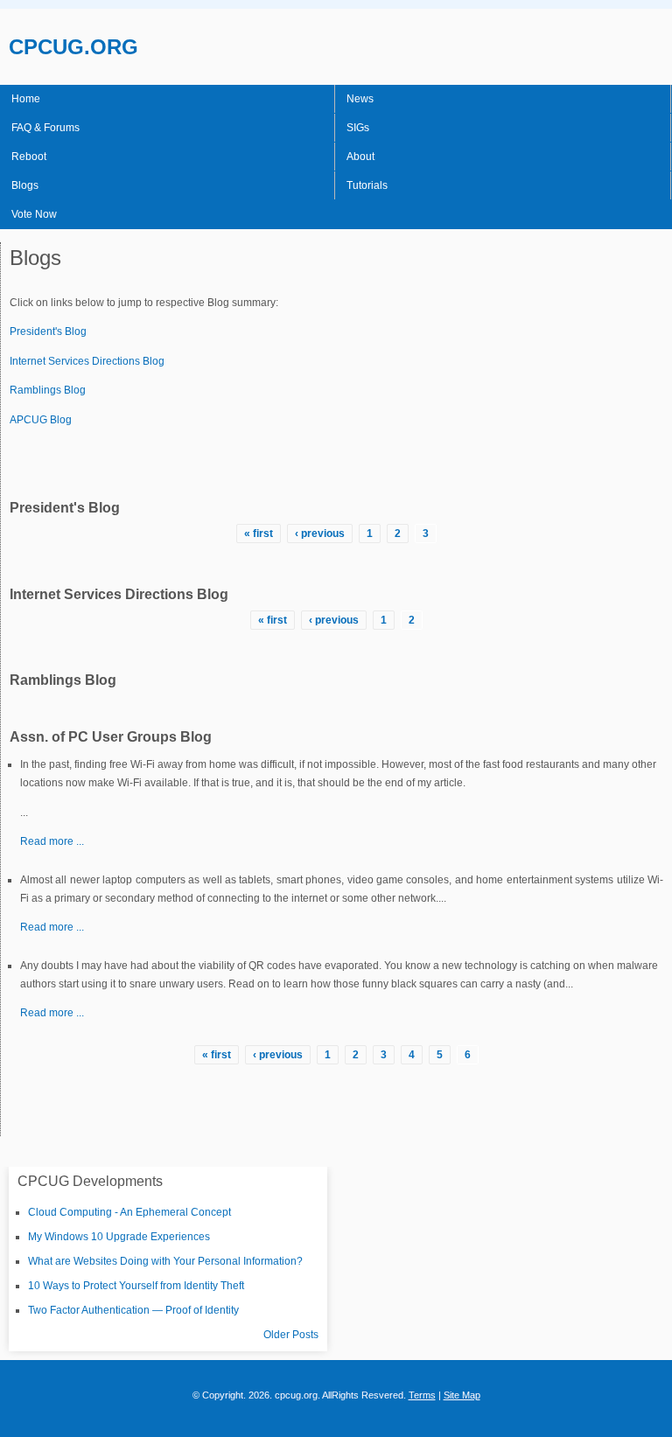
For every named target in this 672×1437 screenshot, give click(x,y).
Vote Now (34, 214)
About (360, 156)
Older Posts (290, 1335)
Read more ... (52, 841)
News (360, 99)
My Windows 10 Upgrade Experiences (119, 1237)
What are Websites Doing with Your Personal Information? (165, 1261)
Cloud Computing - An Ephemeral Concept (129, 1212)
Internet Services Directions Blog (87, 361)
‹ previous (320, 533)
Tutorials (367, 185)
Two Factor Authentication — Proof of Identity (133, 1310)
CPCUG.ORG (73, 47)
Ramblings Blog (48, 390)
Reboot (28, 156)
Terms (422, 1395)
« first (258, 533)
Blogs (24, 185)
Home (25, 99)
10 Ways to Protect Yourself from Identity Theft (136, 1286)
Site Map (462, 1395)
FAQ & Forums (45, 128)
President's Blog (48, 331)
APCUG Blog (41, 420)
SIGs (357, 128)
